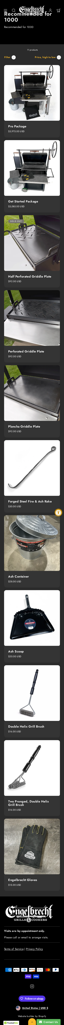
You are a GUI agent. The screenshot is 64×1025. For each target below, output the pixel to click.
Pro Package (17, 126)
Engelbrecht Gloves (22, 880)
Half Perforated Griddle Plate (29, 276)
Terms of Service (14, 949)
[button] (5, 10)
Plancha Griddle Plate (24, 426)
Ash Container (18, 576)
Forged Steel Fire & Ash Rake (30, 501)
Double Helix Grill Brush (26, 726)
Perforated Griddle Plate (26, 351)
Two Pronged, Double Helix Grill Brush (28, 803)
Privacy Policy (34, 949)
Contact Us (50, 1022)
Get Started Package (23, 201)
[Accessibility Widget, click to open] (58, 512)
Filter (7, 57)
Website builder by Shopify (32, 1016)
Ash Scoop (16, 651)
